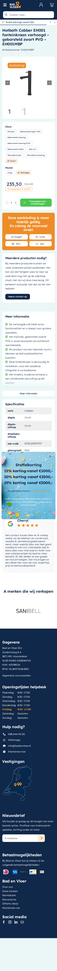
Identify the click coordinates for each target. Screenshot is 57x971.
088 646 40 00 (41, 490)
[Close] (50, 456)
